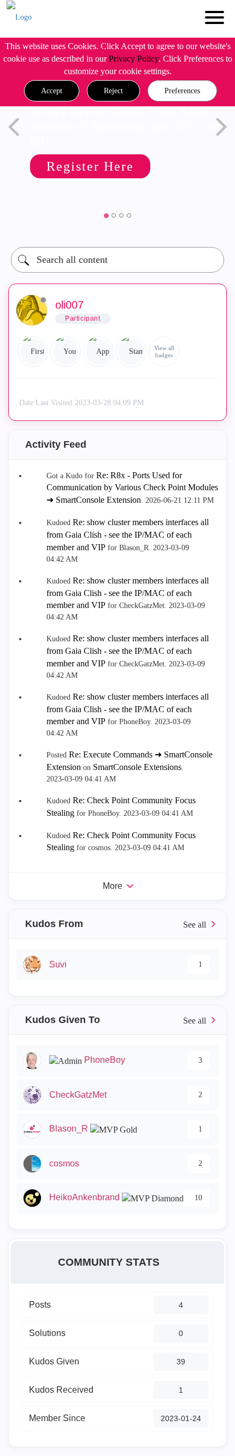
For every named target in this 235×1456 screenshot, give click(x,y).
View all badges (164, 351)
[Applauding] (98, 351)
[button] (51, 91)
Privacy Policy (133, 58)
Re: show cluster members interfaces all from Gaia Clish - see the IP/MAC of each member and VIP (127, 535)
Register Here (88, 166)
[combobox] (117, 260)
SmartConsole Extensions (137, 767)
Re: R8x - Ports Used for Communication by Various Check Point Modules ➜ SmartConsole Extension (132, 488)
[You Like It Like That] (66, 351)
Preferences (182, 91)
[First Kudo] (33, 351)
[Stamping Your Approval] (131, 351)
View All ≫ (117, 924)
